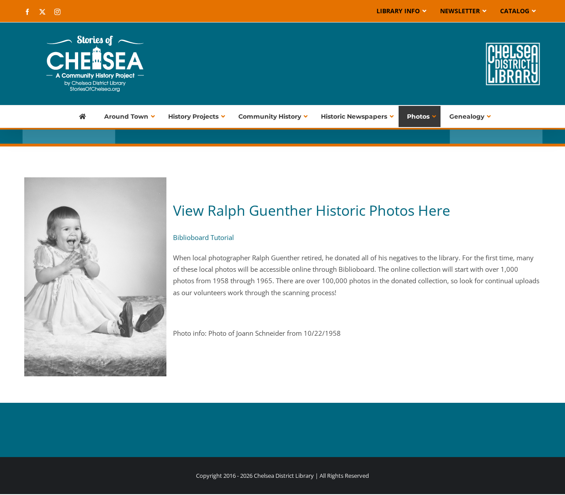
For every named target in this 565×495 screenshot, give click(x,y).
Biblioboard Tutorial (203, 237)
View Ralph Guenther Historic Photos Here (311, 210)
